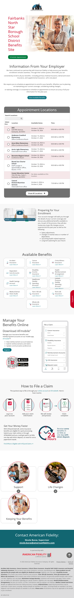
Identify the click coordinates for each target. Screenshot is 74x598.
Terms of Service (70, 562)
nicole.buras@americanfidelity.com (37, 542)
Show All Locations (35, 193)
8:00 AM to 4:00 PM (57, 129)
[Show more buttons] (34, 219)
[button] (18, 491)
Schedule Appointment (18, 57)
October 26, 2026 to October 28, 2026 (38, 156)
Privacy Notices (61, 562)
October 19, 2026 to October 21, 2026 (38, 137)
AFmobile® (54, 391)
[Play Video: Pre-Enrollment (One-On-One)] (20, 213)
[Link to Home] (37, 555)
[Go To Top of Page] (64, 555)
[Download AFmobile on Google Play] (25, 365)
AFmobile (6, 339)
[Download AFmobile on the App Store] (25, 360)
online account (43, 391)
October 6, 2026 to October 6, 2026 (37, 183)
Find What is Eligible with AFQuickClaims (18, 444)
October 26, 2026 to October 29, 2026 (38, 144)
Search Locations (11, 115)
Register (7, 350)
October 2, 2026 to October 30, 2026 (37, 129)
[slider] (19, 219)
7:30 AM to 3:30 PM (57, 156)
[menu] (72, 299)
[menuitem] (14, 262)
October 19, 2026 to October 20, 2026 (38, 165)
